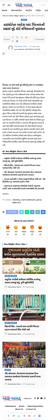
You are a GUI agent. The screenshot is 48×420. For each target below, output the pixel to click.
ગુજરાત (8, 276)
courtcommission (28, 199)
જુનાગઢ (24, 20)
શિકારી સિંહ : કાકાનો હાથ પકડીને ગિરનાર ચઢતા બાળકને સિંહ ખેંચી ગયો (21, 166)
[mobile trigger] (4, 5)
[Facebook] (35, 398)
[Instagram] (45, 398)
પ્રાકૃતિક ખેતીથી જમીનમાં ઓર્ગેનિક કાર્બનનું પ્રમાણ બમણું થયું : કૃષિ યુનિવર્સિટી (21, 160)
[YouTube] (41, 398)
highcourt (16, 202)
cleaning (16, 199)
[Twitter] (38, 398)
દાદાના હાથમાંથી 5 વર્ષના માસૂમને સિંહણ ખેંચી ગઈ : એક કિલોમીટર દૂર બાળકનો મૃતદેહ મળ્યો (23, 180)
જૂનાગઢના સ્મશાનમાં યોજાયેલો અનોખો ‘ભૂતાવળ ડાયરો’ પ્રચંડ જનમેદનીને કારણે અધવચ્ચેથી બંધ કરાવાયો (23, 187)
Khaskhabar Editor (21, 46)
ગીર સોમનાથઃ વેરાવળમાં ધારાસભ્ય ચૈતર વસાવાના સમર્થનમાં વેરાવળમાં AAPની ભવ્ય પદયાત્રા (21, 173)
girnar (39, 199)
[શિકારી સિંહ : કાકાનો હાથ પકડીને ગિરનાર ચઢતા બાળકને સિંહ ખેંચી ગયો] (24, 308)
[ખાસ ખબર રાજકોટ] (24, 5)
